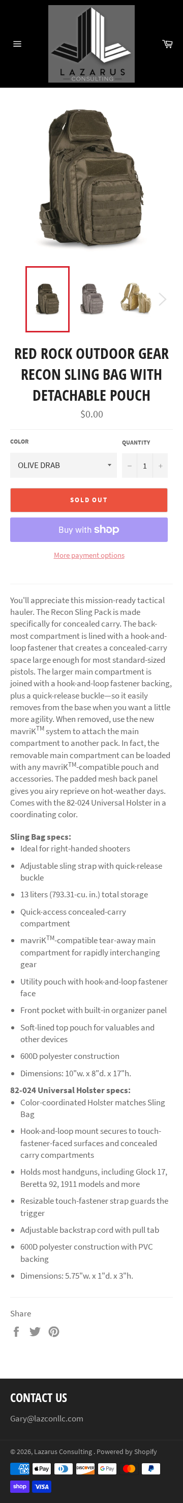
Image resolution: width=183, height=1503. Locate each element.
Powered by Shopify (127, 1451)
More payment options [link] (89, 555)
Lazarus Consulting (64, 1451)
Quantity (136, 442)
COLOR (19, 441)
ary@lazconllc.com (49, 1418)
